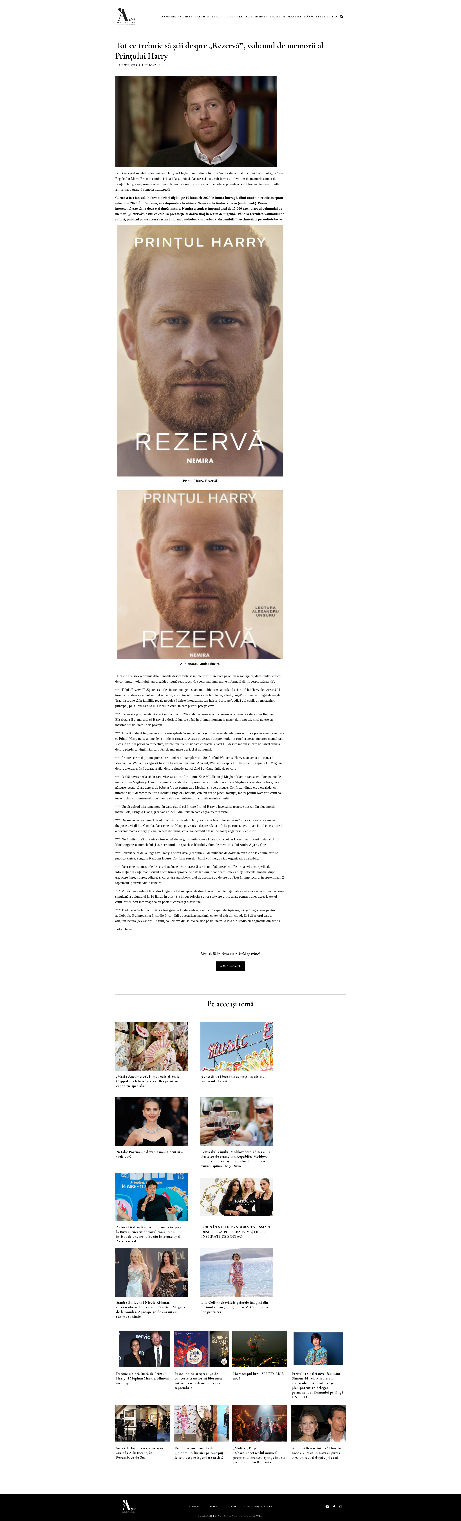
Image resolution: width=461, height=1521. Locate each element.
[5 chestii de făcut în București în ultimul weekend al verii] (243, 1046)
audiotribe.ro (272, 219)
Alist (213, 1506)
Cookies (230, 1506)
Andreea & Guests (176, 16)
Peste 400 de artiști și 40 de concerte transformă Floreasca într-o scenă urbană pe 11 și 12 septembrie (199, 1380)
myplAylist (292, 16)
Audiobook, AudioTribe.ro (200, 664)
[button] (342, 17)
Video (275, 16)
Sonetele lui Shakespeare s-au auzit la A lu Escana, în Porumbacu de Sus (139, 1453)
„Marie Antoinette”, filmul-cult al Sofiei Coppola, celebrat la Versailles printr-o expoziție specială (148, 1081)
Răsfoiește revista (320, 16)
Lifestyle (235, 16)
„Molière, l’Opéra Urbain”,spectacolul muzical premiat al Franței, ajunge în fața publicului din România (259, 1455)
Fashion (202, 16)
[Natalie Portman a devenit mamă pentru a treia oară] (157, 1121)
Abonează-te (230, 966)
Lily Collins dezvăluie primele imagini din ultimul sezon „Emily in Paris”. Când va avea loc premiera (236, 1307)
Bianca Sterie (129, 65)
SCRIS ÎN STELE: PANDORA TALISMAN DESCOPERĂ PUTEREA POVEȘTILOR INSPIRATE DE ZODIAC (235, 1232)
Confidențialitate (258, 1506)
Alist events (256, 16)
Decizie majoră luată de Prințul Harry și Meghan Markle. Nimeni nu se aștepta (142, 1378)
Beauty (218, 16)
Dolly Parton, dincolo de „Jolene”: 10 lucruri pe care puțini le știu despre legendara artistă (201, 1453)
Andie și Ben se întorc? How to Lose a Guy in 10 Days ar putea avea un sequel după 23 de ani (316, 1453)
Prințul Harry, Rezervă (200, 481)
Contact (195, 1506)
